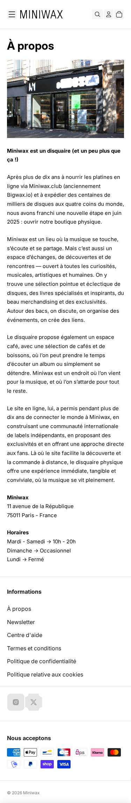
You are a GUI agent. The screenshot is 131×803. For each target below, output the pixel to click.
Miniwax (31, 792)
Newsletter (21, 621)
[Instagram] (15, 702)
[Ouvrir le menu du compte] (109, 14)
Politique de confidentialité (41, 661)
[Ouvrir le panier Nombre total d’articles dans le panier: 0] (119, 14)
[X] (33, 702)
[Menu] (12, 14)
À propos (19, 608)
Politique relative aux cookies (45, 674)
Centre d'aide (24, 634)
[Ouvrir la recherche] (97, 14)
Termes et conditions (34, 648)
